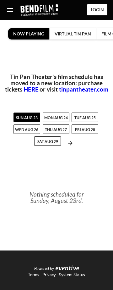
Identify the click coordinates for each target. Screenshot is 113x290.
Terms (33, 274)
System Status (72, 274)
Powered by (44, 268)
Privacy (49, 274)
